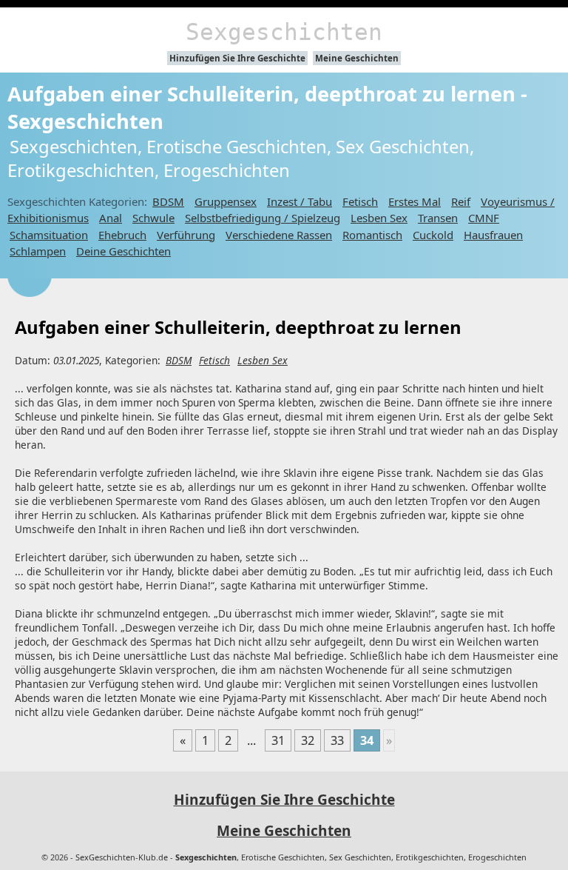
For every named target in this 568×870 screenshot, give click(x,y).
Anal (110, 217)
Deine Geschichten (123, 251)
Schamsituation (49, 234)
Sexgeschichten (284, 32)
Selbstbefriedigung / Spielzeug (262, 217)
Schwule (153, 217)
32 (307, 740)
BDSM (168, 201)
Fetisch (360, 201)
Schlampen (38, 251)
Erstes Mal (414, 201)
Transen (438, 217)
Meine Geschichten (357, 58)
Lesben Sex (379, 217)
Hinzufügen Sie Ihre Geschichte (237, 58)
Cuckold (433, 234)
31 (278, 740)
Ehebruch (122, 234)
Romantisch (372, 234)
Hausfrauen (493, 234)
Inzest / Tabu (299, 201)
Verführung (186, 234)
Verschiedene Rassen (279, 234)
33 (337, 740)
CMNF (483, 217)
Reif (460, 201)
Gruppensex (226, 201)
